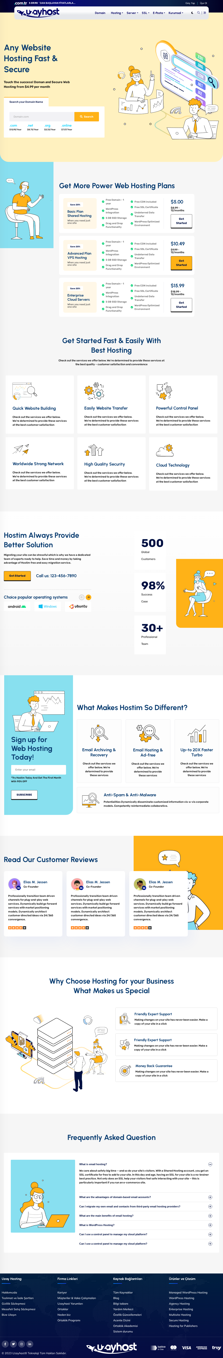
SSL (144, 13)
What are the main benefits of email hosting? (106, 1215)
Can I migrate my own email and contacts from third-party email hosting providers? (129, 1206)
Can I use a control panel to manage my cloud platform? (113, 1234)
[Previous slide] (81, 597)
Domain (100, 13)
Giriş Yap (190, 3)
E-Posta (158, 13)
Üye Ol (203, 3)
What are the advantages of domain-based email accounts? (115, 1197)
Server (131, 13)
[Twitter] (13, 1344)
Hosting (116, 13)
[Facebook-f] (5, 1344)
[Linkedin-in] (29, 1344)
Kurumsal (175, 13)
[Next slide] (88, 597)
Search (88, 116)
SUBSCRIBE (24, 794)
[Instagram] (21, 1344)
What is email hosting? (93, 1164)
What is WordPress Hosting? (96, 1225)
